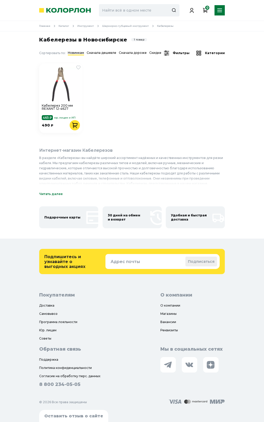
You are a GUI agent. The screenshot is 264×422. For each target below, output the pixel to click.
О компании (170, 305)
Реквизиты (169, 330)
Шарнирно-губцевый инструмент (125, 26)
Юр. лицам (47, 330)
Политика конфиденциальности (65, 368)
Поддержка (48, 359)
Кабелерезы (165, 26)
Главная (44, 26)
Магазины (168, 314)
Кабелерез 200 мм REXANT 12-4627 (57, 107)
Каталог (64, 26)
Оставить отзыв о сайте (73, 415)
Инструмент (85, 26)
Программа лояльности (58, 322)
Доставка (46, 305)
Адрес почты (125, 261)
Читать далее (51, 194)
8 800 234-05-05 (59, 384)
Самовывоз (48, 314)
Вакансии (168, 322)
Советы (45, 338)
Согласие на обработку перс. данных (69, 376)
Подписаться (201, 261)
